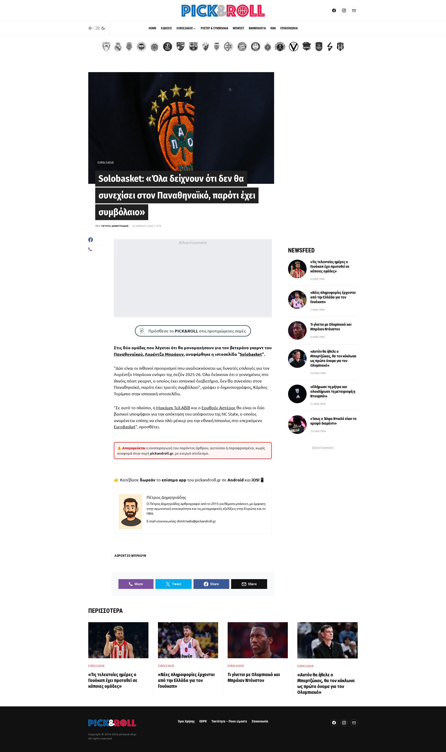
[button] (96, 28)
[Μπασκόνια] (306, 46)
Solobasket (251, 354)
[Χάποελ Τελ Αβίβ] (167, 46)
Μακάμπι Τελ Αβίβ (173, 407)
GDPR (203, 721)
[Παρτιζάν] (267, 46)
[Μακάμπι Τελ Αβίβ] (228, 46)
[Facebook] (334, 10)
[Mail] (354, 10)
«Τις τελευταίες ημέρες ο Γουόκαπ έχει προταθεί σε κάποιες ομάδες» (329, 266)
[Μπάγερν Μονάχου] (242, 46)
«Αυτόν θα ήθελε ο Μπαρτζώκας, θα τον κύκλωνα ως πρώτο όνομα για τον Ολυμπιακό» (333, 358)
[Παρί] (280, 46)
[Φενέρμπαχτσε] (141, 46)
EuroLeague (106, 162)
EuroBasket (124, 426)
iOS (255, 479)
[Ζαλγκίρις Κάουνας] (180, 46)
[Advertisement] (193, 278)
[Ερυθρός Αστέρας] (205, 46)
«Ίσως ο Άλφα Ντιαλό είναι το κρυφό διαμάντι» (333, 421)
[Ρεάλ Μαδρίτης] (118, 46)
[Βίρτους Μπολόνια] (293, 46)
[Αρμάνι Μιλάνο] (255, 46)
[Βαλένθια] (129, 46)
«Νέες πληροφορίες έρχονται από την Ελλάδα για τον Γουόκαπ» (333, 297)
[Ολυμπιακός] (106, 46)
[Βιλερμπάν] (329, 46)
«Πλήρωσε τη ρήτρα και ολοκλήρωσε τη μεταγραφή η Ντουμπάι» (332, 391)
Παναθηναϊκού (128, 354)
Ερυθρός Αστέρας (219, 407)
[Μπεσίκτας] (340, 46)
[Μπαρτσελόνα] (193, 46)
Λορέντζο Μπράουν (164, 354)
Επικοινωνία (260, 721)
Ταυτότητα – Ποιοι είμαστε (229, 721)
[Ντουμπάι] (216, 46)
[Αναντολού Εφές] (318, 46)
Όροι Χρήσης (186, 721)
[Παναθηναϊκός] (154, 46)
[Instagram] (344, 10)
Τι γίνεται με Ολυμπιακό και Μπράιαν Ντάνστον (330, 326)
